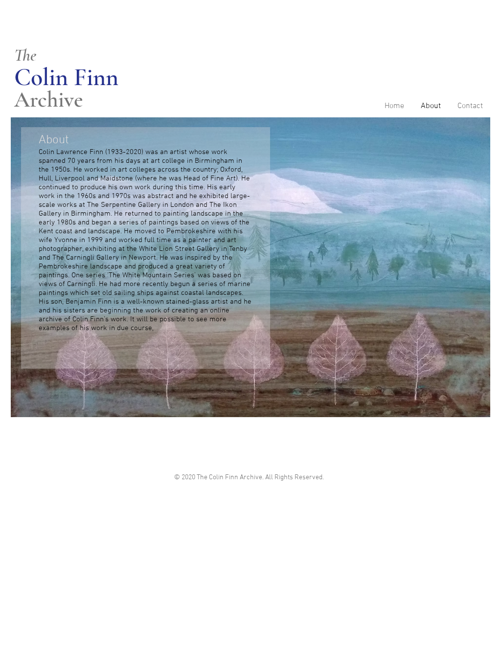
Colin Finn (69, 77)
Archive (48, 99)
